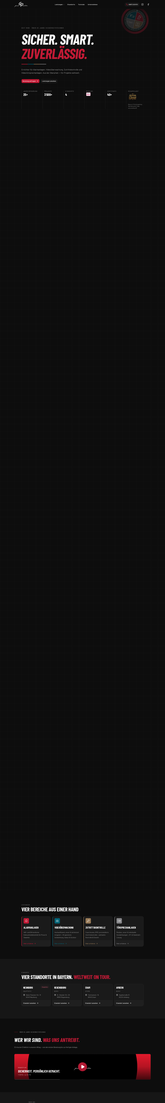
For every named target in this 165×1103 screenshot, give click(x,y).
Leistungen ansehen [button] (49, 81)
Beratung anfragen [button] (29, 81)
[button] (132, 4)
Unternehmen (93, 4)
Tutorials (81, 4)
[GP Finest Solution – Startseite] (21, 4)
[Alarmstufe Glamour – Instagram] (132, 96)
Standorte (71, 4)
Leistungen (59, 4)
